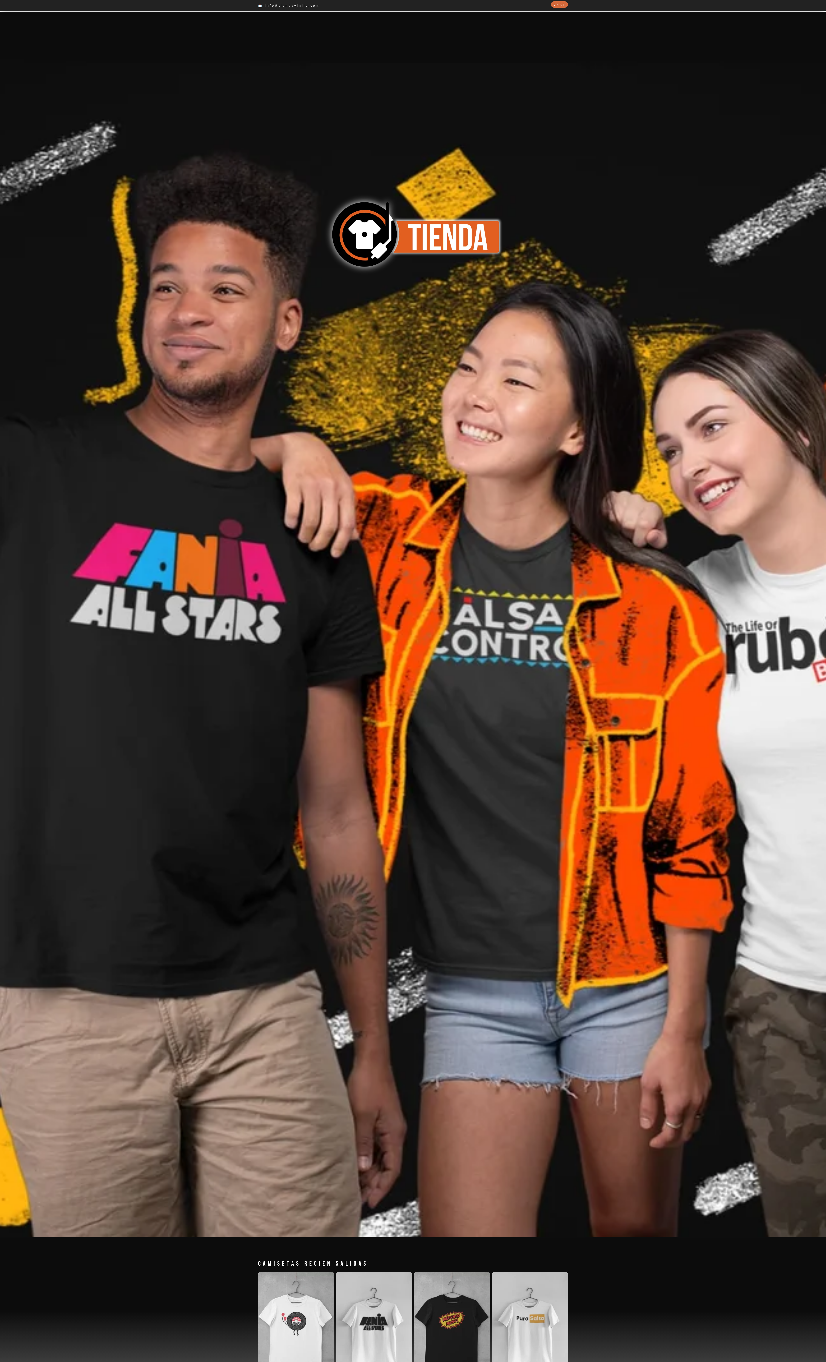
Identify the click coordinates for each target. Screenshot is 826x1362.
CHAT (559, 4)
